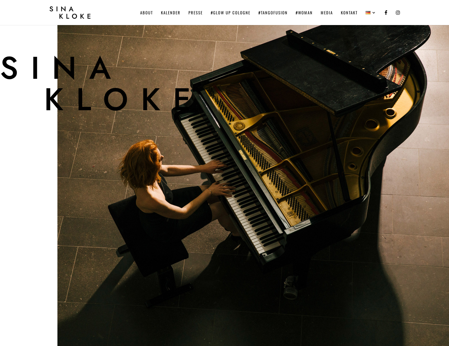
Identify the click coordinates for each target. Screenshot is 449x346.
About (146, 13)
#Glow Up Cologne (230, 13)
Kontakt (349, 13)
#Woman (304, 13)
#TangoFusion (273, 13)
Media (327, 13)
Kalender (171, 13)
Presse (195, 13)
